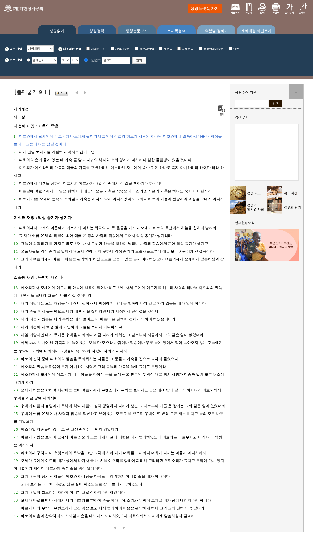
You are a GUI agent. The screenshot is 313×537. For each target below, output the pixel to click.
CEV (236, 49)
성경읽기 (57, 31)
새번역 (168, 49)
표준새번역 (146, 49)
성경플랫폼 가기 (204, 8)
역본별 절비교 (216, 31)
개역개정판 (122, 49)
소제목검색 (176, 31)
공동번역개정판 (213, 49)
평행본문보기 (137, 31)
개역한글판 (98, 49)
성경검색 (96, 31)
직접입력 (95, 60)
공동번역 (188, 49)
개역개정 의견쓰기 (256, 31)
